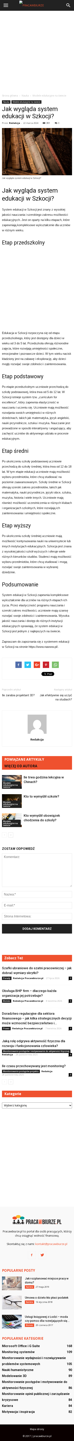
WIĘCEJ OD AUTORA (20, 766)
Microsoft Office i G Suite (21, 1346)
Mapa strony (37, 1429)
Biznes (6, 1001)
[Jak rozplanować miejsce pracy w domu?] (12, 1283)
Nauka (6, 101)
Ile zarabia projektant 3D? (18, 695)
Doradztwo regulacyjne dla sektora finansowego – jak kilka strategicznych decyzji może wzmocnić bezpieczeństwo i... (37, 1018)
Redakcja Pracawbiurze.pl (28, 978)
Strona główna (10, 95)
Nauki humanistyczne (18, 1370)
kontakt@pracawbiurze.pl (51, 1244)
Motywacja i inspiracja (18, 1412)
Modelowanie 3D (14, 1376)
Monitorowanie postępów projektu (21, 1071)
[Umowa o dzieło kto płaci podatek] (12, 1302)
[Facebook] (32, 1255)
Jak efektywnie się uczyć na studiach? (56, 697)
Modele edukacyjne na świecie (26, 101)
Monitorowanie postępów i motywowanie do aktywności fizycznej (36, 1051)
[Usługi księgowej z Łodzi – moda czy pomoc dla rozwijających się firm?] (12, 1322)
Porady (6, 978)
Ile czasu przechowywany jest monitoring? (34, 1066)
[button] (68, 5)
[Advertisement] (37, 52)
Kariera (29, 1286)
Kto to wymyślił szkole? (41, 796)
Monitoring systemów (18, 1352)
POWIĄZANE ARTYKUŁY (24, 759)
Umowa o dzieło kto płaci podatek (46, 1297)
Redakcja (14, 122)
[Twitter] (42, 1255)
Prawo (6, 1028)
